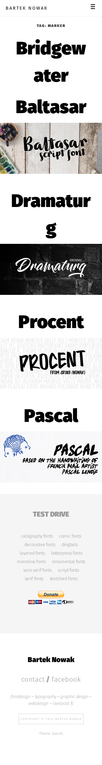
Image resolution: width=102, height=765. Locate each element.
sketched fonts (63, 578)
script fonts (68, 570)
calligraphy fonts (37, 536)
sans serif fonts (37, 570)
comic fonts (70, 536)
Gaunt (57, 733)
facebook (66, 679)
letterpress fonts (66, 553)
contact (33, 679)
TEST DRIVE (51, 513)
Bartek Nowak (27, 8)
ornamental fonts (68, 561)
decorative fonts (40, 544)
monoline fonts (31, 561)
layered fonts (32, 553)
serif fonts (34, 578)
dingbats (69, 544)
